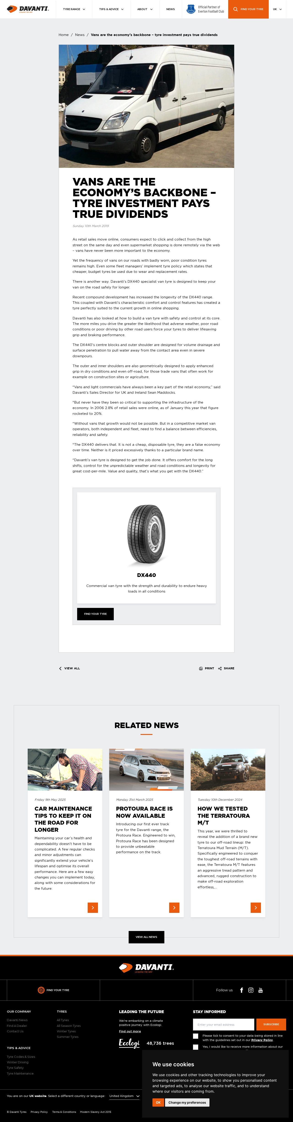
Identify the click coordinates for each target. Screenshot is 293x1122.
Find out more (130, 1031)
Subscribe (271, 1024)
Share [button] (228, 668)
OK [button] (158, 1102)
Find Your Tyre (58, 990)
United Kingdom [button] (121, 1095)
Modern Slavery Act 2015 (95, 1112)
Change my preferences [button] (187, 1102)
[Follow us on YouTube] (260, 990)
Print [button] (209, 668)
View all (71, 668)
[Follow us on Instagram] (251, 990)
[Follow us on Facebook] (241, 990)
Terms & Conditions (64, 1112)
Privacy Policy (262, 1040)
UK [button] (275, 9)
